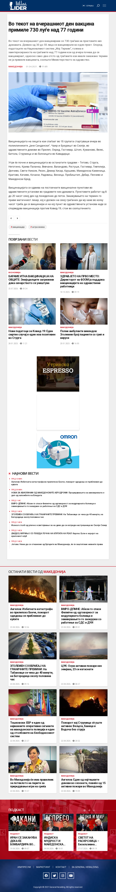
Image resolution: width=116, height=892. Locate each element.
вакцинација (18, 227)
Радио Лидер (17, 5)
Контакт (61, 867)
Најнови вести (25, 473)
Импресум (24, 867)
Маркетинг (43, 867)
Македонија (15, 66)
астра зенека (38, 227)
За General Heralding (85, 867)
